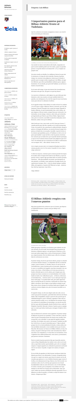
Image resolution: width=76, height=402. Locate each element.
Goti (36, 184)
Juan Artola (46, 184)
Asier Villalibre (14, 119)
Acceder (6, 187)
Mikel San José (6, 145)
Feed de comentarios (9, 192)
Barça (11, 127)
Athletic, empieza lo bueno (10, 52)
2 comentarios (55, 388)
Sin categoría (51, 181)
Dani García (6, 129)
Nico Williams (8, 146)
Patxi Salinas (61, 184)
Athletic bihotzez (7, 6)
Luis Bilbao (51, 184)
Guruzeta (39, 184)
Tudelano (45, 185)
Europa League (8, 131)
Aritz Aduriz (7, 119)
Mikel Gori (57, 387)
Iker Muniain (8, 136)
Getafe (32, 184)
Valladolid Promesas (45, 388)
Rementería (34, 185)
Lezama (43, 387)
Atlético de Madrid (8, 126)
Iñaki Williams (9, 138)
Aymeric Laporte (15, 126)
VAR (9, 157)
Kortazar (39, 387)
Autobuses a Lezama (36, 386)
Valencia (16, 155)
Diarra (49, 182)
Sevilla (14, 153)
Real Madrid (14, 150)
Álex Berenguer (7, 160)
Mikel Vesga (11, 145)
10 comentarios (52, 185)
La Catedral (8, 142)
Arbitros (11, 117)
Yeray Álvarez (7, 158)
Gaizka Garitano (7, 132)
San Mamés (8, 153)
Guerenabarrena (55, 386)
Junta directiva (14, 139)
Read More (65, 400)
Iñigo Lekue (6, 139)
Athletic (7, 121)
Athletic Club (9, 124)
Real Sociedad (7, 151)
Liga (13, 142)
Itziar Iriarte (44, 181)
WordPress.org (7, 194)
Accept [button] (61, 400)
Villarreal (11, 157)
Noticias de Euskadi (8, 179)
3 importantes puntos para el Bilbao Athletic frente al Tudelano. (48, 24)
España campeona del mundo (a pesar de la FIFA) (11, 108)
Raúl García (7, 150)
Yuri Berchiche (14, 158)
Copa (15, 127)
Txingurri (6, 155)
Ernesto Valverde (13, 129)
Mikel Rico (13, 143)
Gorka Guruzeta (8, 134)
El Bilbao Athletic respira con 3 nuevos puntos (48, 200)
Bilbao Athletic (44, 182)
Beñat (13, 127)
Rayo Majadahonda (35, 388)
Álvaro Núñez (59, 181)
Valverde (6, 157)
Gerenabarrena (62, 182)
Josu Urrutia (10, 139)
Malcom (56, 184)
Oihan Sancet (8, 148)
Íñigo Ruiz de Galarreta (8, 161)
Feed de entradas (8, 190)
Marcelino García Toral (8, 143)
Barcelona (6, 127)
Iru (42, 184)
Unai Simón (12, 155)
